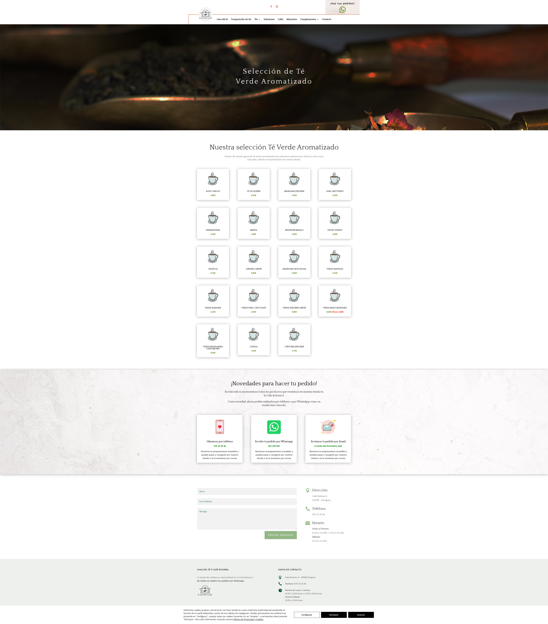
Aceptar (361, 614)
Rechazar (333, 614)
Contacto (326, 19)
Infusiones (269, 19)
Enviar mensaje (280, 535)
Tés (256, 19)
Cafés (280, 19)
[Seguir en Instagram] (277, 6)
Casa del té (222, 19)
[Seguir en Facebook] (271, 6)
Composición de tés (241, 19)
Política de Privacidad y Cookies (248, 619)
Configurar (307, 614)
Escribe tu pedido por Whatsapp (274, 441)
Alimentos (291, 19)
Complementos (308, 19)
